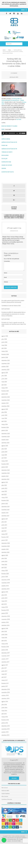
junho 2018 (4, 634)
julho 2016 (4, 704)
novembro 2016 (6, 692)
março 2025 (5, 388)
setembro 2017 (5, 662)
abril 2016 (4, 713)
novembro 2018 (6, 619)
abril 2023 (4, 458)
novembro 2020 (6, 546)
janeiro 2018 (5, 650)
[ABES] (14, 22)
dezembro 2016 (6, 689)
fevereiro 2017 (5, 683)
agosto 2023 (5, 445)
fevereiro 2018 (5, 646)
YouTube (18, 119)
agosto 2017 (5, 665)
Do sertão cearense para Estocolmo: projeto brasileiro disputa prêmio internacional (13, 301)
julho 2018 (4, 631)
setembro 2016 (5, 698)
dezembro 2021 (6, 506)
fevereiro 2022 (5, 500)
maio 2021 (4, 528)
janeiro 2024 (5, 430)
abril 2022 (4, 494)
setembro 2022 (5, 479)
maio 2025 (4, 381)
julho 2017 (4, 668)
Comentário (7, 261)
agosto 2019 (5, 592)
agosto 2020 (5, 555)
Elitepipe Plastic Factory (8, 243)
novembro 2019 (6, 583)
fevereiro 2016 (5, 720)
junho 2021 (4, 525)
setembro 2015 (5, 735)
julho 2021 (4, 522)
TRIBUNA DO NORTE (7, 152)
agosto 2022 (5, 482)
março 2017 (5, 680)
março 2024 (5, 424)
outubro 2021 (5, 512)
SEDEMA (4, 168)
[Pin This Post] (14, 195)
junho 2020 (4, 561)
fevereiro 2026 (5, 354)
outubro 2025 (5, 366)
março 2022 (5, 497)
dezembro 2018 (6, 616)
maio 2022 (4, 491)
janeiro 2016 (5, 723)
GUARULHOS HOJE (6, 162)
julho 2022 (4, 485)
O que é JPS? (14, 760)
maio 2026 (4, 345)
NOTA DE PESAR (5, 309)
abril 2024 (4, 421)
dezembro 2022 (6, 470)
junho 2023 (4, 452)
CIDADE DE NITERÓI (7, 165)
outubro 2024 (5, 403)
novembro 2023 (6, 436)
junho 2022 (4, 488)
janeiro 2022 (5, 503)
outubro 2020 (5, 549)
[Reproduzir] (3, 133)
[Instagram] (14, 13)
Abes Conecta (5, 796)
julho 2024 (4, 412)
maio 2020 (4, 564)
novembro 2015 (6, 729)
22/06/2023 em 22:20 (14, 230)
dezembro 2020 (6, 543)
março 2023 (5, 461)
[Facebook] (6, 13)
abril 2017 (4, 677)
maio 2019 (4, 601)
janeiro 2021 (5, 540)
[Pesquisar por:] (14, 43)
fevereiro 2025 (5, 391)
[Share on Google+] (14, 200)
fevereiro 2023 (5, 464)
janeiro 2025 (5, 394)
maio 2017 (4, 674)
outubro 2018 (5, 622)
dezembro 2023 (6, 433)
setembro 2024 (5, 406)
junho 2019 (4, 598)
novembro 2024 (6, 400)
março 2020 (5, 570)
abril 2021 (4, 531)
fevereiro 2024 (5, 427)
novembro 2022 (6, 473)
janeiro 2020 (5, 576)
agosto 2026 (5, 336)
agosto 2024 (5, 409)
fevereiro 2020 (5, 573)
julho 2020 (4, 558)
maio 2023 (4, 455)
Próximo (14, 208)
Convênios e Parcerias (7, 799)
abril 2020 (4, 567)
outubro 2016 (5, 695)
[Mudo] (20, 133)
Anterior (14, 207)
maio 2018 (4, 637)
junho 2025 (4, 378)
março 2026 (5, 351)
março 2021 (5, 534)
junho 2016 (4, 707)
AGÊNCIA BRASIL (6, 139)
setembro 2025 (5, 369)
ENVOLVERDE (5, 155)
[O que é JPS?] (14, 757)
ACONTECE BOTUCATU (8, 172)
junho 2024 (4, 415)
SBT (3, 135)
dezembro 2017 (6, 653)
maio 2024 (4, 418)
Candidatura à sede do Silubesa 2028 (11, 305)
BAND (3, 129)
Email (5, 277)
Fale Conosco (5, 787)
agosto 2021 (5, 519)
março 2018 (5, 643)
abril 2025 (4, 385)
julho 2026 (4, 339)
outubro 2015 (5, 732)
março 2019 (5, 607)
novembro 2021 (6, 509)
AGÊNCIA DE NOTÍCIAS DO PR (9, 142)
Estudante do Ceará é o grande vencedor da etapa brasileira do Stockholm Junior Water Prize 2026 (14, 324)
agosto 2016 (5, 701)
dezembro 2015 (6, 726)
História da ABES (5, 790)
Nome (5, 273)
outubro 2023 (5, 439)
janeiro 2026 (5, 357)
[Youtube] (18, 13)
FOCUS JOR (4, 158)
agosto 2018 (5, 628)
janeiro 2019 (5, 613)
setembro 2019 (5, 589)
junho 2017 (4, 671)
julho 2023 (4, 449)
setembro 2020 (5, 552)
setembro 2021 (5, 515)
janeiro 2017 (5, 686)
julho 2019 (4, 595)
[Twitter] (10, 13)
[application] (14, 133)
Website (6, 282)
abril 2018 (4, 640)
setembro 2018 (5, 625)
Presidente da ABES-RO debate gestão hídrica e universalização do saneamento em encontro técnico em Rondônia (14, 314)
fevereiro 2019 (5, 610)
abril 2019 (4, 604)
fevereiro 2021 (5, 537)
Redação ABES (14, 77)
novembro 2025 (6, 363)
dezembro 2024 (6, 397)
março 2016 (5, 717)
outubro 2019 (5, 586)
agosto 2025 (5, 372)
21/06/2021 (14, 73)
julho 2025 (4, 375)
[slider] (23, 133)
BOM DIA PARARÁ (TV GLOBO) (9, 126)
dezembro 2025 (6, 360)
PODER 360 (4, 145)
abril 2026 (4, 348)
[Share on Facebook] (14, 186)
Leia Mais (14, 778)
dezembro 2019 (6, 580)
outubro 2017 (5, 659)
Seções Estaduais (6, 793)
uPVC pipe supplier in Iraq (14, 228)
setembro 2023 (5, 442)
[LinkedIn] (21, 13)
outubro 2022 (5, 476)
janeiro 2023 (5, 467)
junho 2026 (4, 342)
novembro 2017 (6, 656)
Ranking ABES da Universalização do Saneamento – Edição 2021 (13, 100)
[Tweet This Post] (14, 191)
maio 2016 (4, 710)
